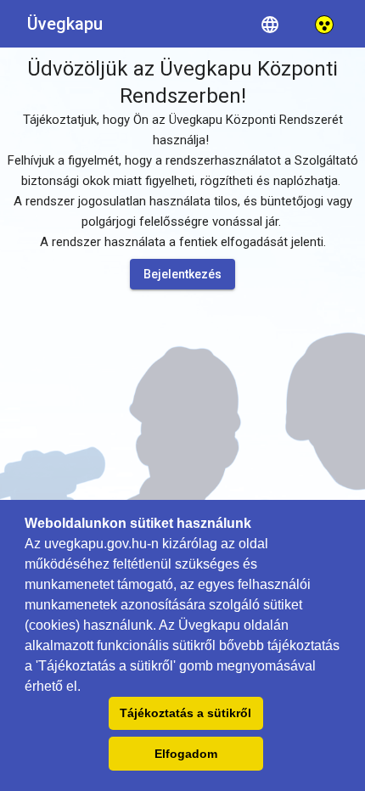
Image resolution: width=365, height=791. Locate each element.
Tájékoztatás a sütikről (185, 713)
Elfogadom (185, 753)
